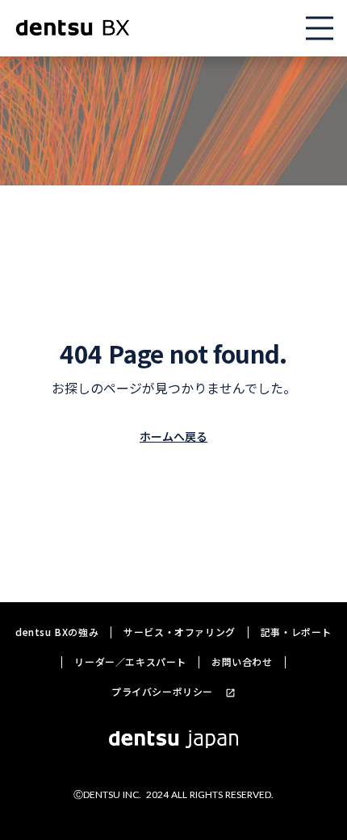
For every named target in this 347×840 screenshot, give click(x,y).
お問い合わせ (242, 662)
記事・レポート (296, 632)
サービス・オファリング (179, 632)
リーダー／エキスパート (130, 662)
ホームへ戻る (173, 436)
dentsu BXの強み (56, 632)
